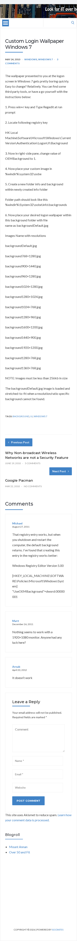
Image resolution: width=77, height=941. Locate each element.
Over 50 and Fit (19, 852)
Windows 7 (45, 59)
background (21, 416)
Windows (30, 59)
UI (31, 416)
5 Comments (32, 463)
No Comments (33, 486)
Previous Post (20, 442)
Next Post (59, 471)
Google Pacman (19, 480)
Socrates (57, 929)
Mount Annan (18, 847)
